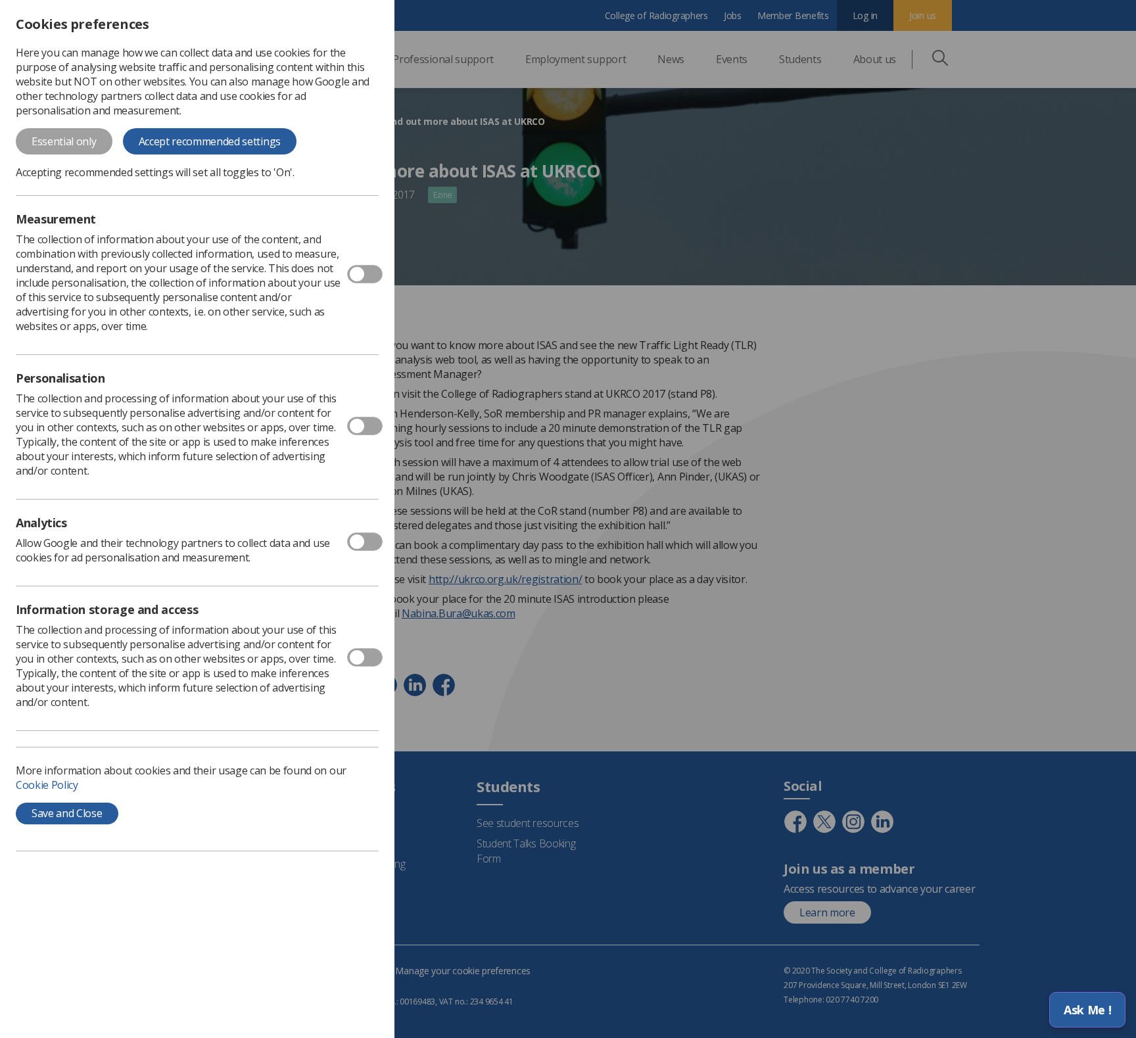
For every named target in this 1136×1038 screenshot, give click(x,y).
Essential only (64, 141)
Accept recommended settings (210, 141)
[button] (1087, 1009)
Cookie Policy (47, 785)
